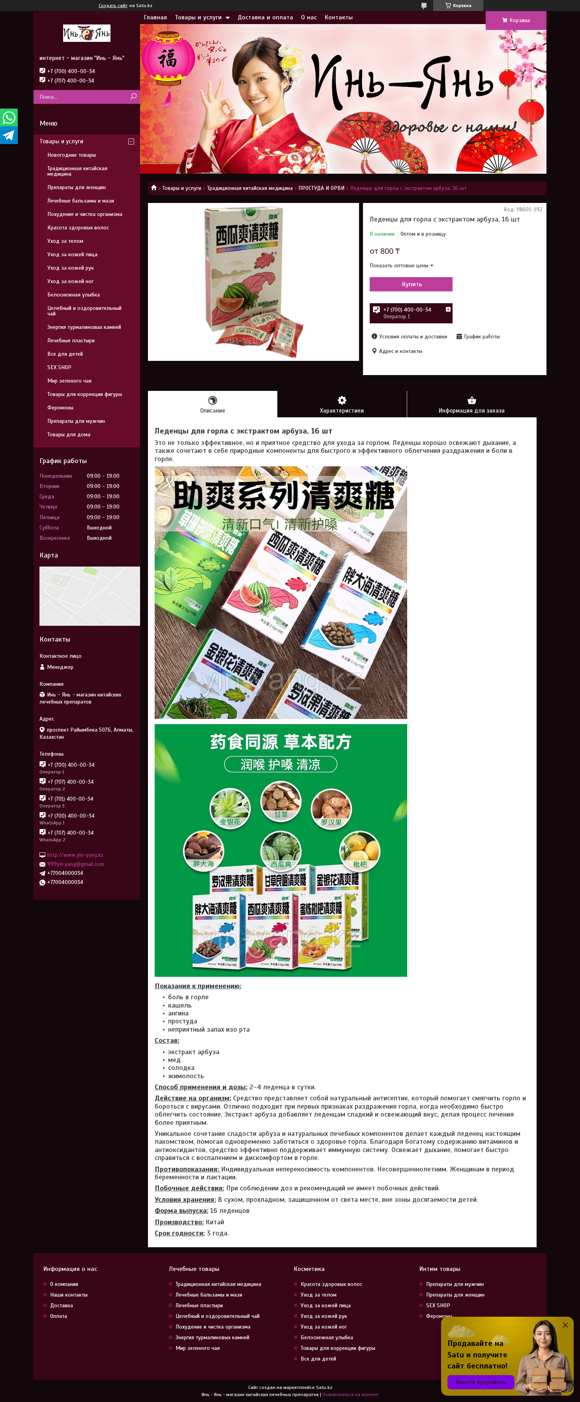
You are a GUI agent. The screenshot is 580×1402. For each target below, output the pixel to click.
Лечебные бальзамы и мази (80, 200)
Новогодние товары (71, 155)
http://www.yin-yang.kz (75, 855)
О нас (309, 17)
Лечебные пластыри (71, 340)
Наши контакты (69, 1294)
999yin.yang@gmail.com (75, 864)
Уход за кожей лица (72, 254)
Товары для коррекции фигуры (84, 394)
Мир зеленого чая (69, 380)
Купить (412, 284)
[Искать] (133, 97)
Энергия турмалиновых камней (84, 327)
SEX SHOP (59, 367)
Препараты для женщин (76, 187)
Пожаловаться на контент (350, 1394)
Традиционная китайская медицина (250, 188)
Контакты (339, 17)
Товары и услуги (198, 17)
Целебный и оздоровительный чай (84, 311)
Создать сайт (113, 5)
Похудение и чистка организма (84, 214)
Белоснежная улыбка (73, 294)
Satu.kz (324, 1387)
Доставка (61, 1305)
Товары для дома (68, 434)
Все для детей (65, 354)
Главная (155, 17)
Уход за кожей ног (70, 281)
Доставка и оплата (265, 17)
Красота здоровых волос (78, 227)
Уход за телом (65, 241)
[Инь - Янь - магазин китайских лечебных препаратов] (86, 33)
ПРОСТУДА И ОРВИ (321, 188)
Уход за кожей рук (70, 268)
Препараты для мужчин (76, 421)
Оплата (58, 1316)
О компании (64, 1284)
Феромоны (60, 407)
